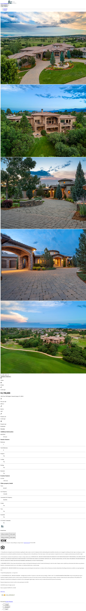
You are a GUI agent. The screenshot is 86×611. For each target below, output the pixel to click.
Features (5, 10)
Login (2, 6)
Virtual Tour (8, 376)
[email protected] (27, 542)
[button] (43, 48)
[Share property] (7, 375)
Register (5, 6)
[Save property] (4, 375)
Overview (5, 8)
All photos (3, 376)
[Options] (2, 375)
